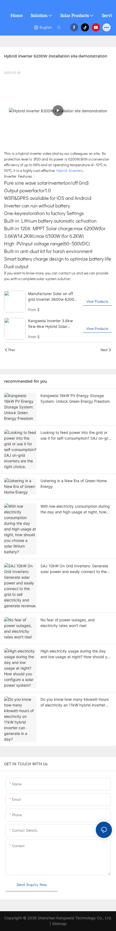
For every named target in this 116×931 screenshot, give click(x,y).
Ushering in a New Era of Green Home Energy (73, 483)
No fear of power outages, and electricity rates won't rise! (67, 623)
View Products (97, 301)
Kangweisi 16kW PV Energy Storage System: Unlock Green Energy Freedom (75, 398)
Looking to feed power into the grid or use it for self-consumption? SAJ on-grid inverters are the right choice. (75, 435)
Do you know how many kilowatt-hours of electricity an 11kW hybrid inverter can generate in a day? (74, 702)
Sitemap (59, 923)
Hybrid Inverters (69, 170)
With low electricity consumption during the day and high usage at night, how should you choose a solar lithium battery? (75, 509)
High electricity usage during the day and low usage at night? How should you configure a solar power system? (76, 654)
